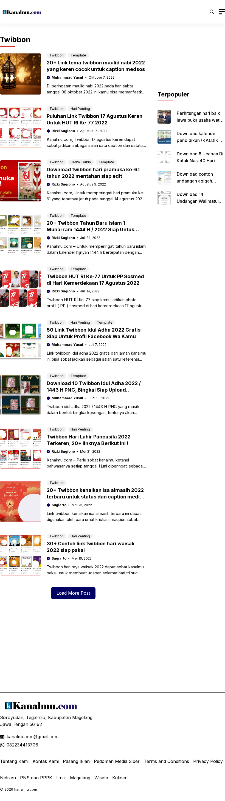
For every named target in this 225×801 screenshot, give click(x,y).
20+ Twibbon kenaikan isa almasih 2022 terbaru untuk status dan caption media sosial (95, 496)
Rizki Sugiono (63, 131)
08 (9, 745)
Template (78, 55)
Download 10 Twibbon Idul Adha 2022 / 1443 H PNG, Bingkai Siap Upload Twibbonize (94, 389)
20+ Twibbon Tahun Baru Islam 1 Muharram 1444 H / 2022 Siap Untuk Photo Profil (90, 229)
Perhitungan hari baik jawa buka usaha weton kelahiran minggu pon (201, 120)
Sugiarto (59, 505)
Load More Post (73, 593)
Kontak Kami (46, 761)
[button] (212, 12)
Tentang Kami (14, 761)
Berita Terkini (81, 162)
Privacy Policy (208, 761)
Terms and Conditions (166, 761)
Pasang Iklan (76, 761)
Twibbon (56, 55)
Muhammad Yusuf (67, 77)
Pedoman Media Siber (117, 761)
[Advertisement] (191, 62)
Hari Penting (80, 109)
